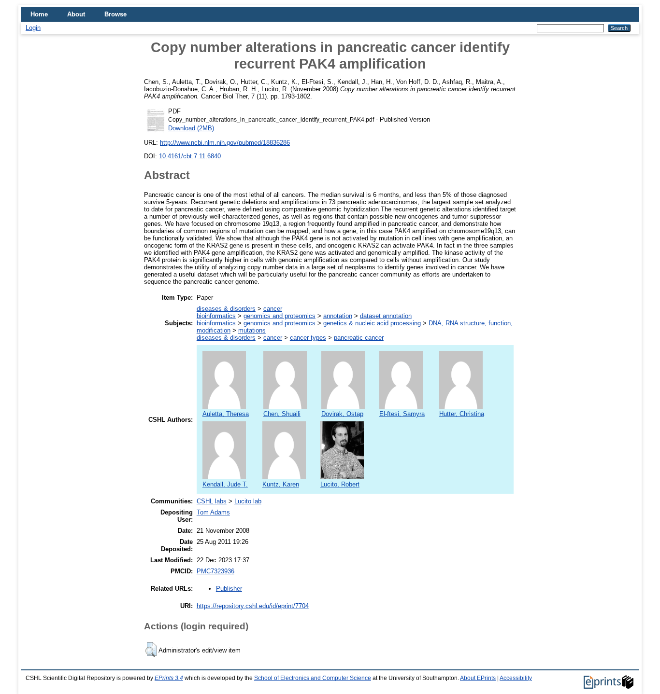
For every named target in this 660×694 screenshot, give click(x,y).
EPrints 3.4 (169, 678)
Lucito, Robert (339, 484)
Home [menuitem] (39, 14)
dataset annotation (386, 315)
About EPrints (478, 678)
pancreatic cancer (359, 337)
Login (33, 27)
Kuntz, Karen (280, 484)
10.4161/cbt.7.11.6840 (190, 156)
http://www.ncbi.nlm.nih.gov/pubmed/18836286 (225, 142)
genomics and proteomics (280, 315)
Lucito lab (247, 501)
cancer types (308, 337)
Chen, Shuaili (282, 413)
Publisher (229, 588)
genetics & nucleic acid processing (372, 323)
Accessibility (516, 678)
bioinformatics (216, 315)
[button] (151, 649)
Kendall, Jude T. (225, 484)
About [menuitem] (76, 14)
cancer (272, 308)
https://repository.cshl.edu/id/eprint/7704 (253, 606)
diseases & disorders (226, 308)
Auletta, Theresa (225, 413)
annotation (337, 315)
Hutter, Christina (461, 413)
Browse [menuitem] (115, 14)
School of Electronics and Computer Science (312, 678)
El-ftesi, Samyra (402, 413)
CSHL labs (212, 501)
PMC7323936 (215, 571)
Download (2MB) (191, 128)
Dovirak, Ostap (342, 413)
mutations (252, 330)
